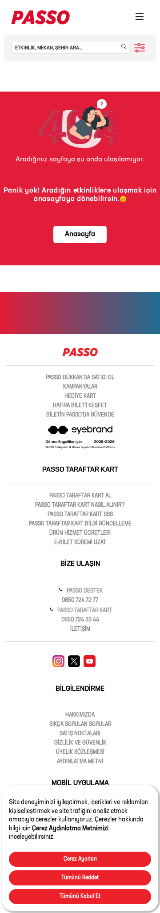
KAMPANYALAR (80, 387)
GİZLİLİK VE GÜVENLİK (80, 743)
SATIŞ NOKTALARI (80, 734)
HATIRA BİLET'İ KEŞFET (80, 405)
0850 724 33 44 (80, 620)
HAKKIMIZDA (80, 715)
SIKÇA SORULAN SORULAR (80, 724)
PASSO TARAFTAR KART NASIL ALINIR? (80, 505)
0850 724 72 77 (80, 600)
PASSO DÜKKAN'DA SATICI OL (80, 377)
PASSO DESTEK (84, 591)
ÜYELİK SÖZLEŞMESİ (80, 752)
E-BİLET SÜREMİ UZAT (80, 542)
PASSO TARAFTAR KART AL (80, 496)
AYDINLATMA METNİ (80, 762)
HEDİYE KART (80, 396)
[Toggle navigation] (139, 17)
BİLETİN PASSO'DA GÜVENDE (80, 415)
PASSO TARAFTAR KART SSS (80, 514)
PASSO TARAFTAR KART (84, 610)
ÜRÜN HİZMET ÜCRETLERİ (80, 533)
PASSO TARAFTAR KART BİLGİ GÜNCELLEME (80, 524)
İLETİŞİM (80, 629)
